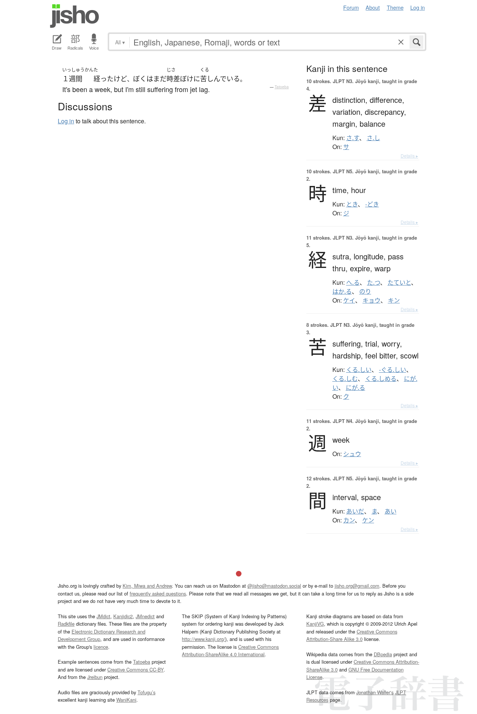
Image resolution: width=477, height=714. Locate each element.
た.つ (373, 282)
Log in (417, 7)
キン (394, 300)
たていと (399, 282)
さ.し (373, 138)
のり (365, 291)
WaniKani (126, 699)
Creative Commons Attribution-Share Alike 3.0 (351, 635)
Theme (395, 7)
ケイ (349, 300)
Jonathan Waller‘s (375, 692)
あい (391, 511)
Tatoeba (282, 86)
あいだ (355, 511)
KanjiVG (315, 623)
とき (352, 204)
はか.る (342, 291)
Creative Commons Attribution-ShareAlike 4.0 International (230, 650)
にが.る (355, 387)
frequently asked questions (158, 593)
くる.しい (359, 370)
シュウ (352, 454)
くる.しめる (381, 379)
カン (349, 520)
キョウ (371, 300)
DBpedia (383, 654)
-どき (372, 204)
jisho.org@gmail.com (357, 585)
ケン (368, 520)
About (373, 7)
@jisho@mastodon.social (274, 585)
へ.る (353, 282)
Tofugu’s (146, 692)
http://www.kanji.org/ (203, 638)
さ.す (352, 138)
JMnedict (145, 616)
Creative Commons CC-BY (135, 669)
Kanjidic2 (123, 616)
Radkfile (66, 623)
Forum (351, 7)
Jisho (74, 16)
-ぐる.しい (392, 370)
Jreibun (94, 676)
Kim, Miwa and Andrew (147, 585)
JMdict (103, 616)
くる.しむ (345, 379)
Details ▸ (409, 155)
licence (101, 646)
